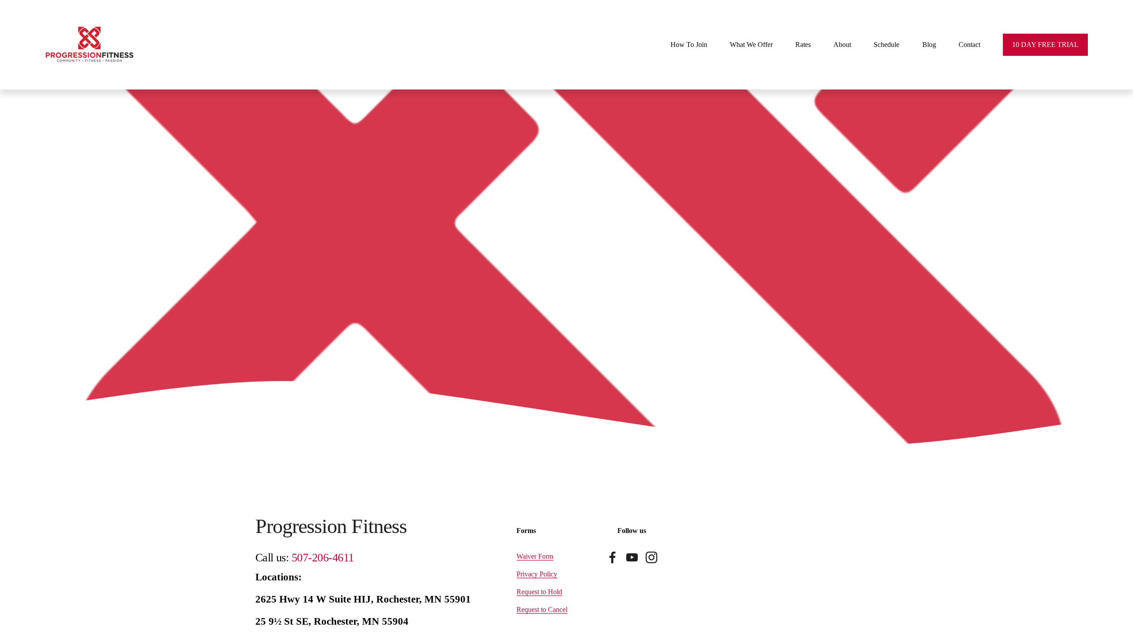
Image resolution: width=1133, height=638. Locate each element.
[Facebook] (612, 557)
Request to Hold (539, 591)
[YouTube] (632, 557)
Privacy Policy (536, 574)
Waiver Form (534, 556)
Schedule (886, 44)
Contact (969, 44)
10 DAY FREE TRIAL (1045, 44)
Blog (929, 44)
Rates (803, 44)
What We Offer (751, 44)
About (842, 44)
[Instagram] (651, 557)
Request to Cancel (541, 609)
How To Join (689, 44)
